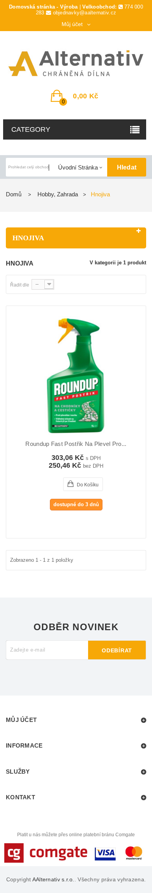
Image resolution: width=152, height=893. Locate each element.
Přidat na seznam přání (61, 484)
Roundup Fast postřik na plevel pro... (75, 444)
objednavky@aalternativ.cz (85, 13)
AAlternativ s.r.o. (53, 879)
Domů (13, 194)
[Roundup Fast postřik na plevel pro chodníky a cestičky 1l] (76, 375)
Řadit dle (19, 285)
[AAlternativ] (76, 63)
